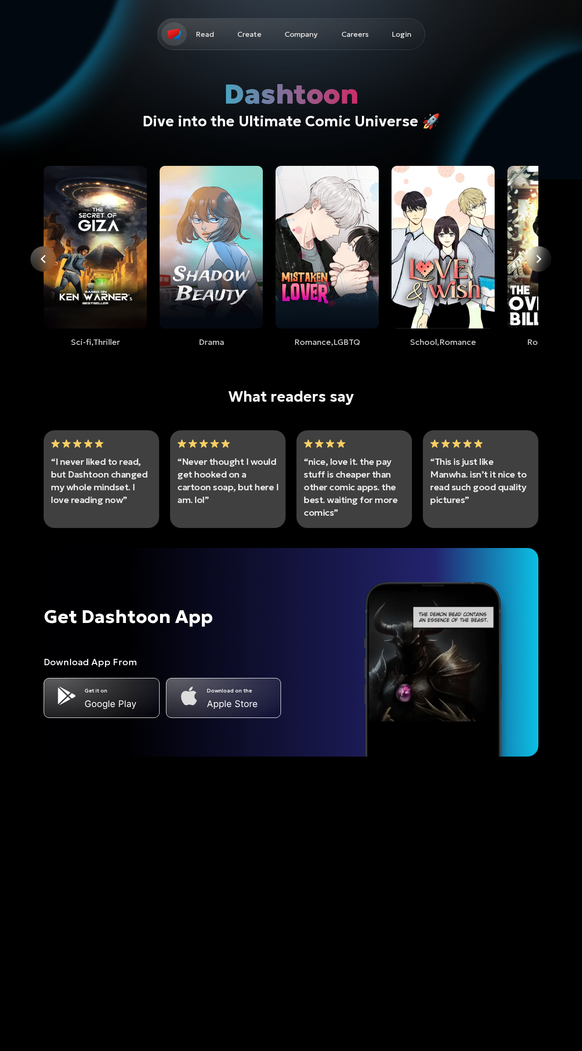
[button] (174, 34)
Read (205, 34)
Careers (355, 34)
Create (249, 34)
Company (301, 34)
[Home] (174, 34)
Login (401, 34)
